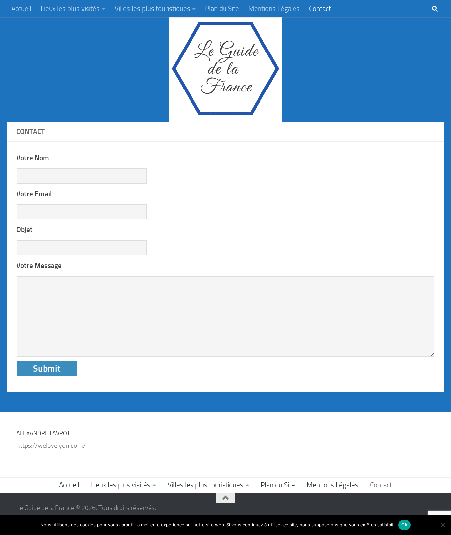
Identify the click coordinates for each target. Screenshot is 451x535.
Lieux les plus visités (70, 9)
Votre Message (39, 265)
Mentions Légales (274, 9)
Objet (25, 229)
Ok (404, 524)
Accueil (21, 9)
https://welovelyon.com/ (51, 445)
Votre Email (34, 194)
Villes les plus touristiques (152, 9)
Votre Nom (33, 158)
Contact (320, 9)
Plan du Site (222, 9)
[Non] (442, 525)
